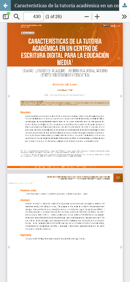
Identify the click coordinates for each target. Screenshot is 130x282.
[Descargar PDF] (124, 5)
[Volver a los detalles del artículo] (5, 5)
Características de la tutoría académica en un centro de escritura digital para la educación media (72, 5)
